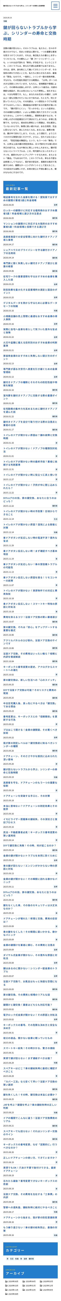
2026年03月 (48, 1281)
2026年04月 (31, 1281)
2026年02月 (13, 1285)
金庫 (25, 1258)
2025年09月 (48, 1290)
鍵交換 (31, 1258)
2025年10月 (31, 1290)
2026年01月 (31, 1285)
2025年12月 (48, 1285)
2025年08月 (13, 1294)
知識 (5, 21)
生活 (11, 1258)
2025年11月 (13, 1290)
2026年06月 (13, 1281)
